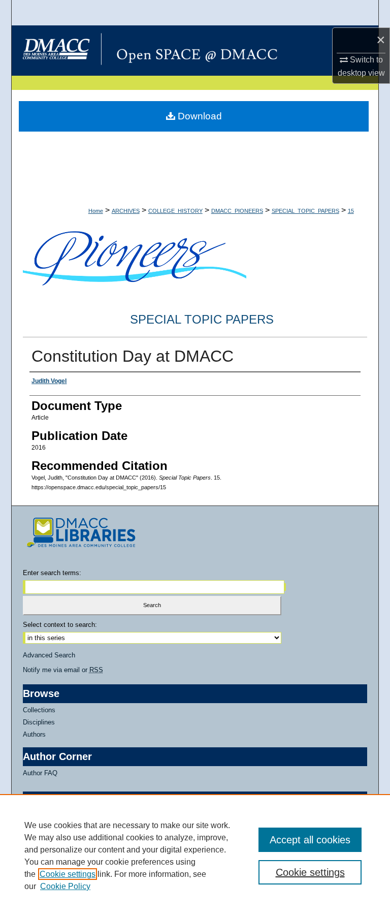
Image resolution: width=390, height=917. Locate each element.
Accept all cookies (310, 839)
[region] (195, 855)
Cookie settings (67, 874)
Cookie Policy (65, 886)
